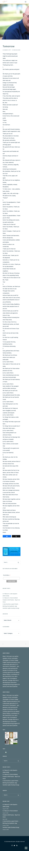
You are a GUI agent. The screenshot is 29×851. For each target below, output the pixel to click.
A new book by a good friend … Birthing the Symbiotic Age (11, 605)
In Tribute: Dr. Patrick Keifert (10, 598)
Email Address (6, 575)
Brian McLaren (17, 50)
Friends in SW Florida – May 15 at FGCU (11, 601)
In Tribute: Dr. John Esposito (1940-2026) (10, 595)
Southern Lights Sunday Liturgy (11, 608)
